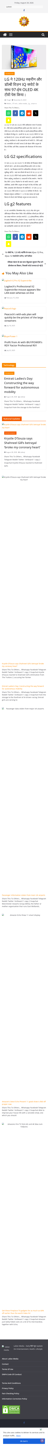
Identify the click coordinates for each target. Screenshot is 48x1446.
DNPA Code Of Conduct (12, 1374)
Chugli (8, 100)
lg (29, 103)
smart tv (34, 103)
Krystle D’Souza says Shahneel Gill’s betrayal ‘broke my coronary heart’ (22, 442)
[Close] (43, 1429)
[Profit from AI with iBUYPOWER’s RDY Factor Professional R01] (9, 336)
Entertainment (10, 433)
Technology (9, 73)
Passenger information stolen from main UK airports (23, 895)
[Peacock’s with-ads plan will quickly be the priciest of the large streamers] (9, 308)
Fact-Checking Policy (10, 1393)
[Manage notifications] (42, 1441)
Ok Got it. (24, 1441)
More (18, 1435)
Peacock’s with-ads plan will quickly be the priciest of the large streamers (23, 317)
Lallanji (22, 397)
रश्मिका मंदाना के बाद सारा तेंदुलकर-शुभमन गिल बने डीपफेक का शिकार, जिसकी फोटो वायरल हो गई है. (25, 264)
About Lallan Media (10, 1359)
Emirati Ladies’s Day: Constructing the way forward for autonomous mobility (21, 385)
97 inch (14, 103)
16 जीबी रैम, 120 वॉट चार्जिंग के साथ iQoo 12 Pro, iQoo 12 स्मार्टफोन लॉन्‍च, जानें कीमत (24, 254)
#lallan (8, 103)
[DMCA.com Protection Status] (11, 1406)
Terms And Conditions (11, 1383)
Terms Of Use (7, 1369)
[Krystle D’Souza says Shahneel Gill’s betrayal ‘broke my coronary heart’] (24, 426)
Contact (5, 1364)
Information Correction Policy (14, 1399)
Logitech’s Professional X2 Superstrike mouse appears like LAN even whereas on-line (22, 289)
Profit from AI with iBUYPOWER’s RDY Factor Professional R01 (23, 344)
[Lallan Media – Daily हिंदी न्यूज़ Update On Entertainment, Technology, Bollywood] (5, 35)
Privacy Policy (8, 1388)
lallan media (23, 103)
